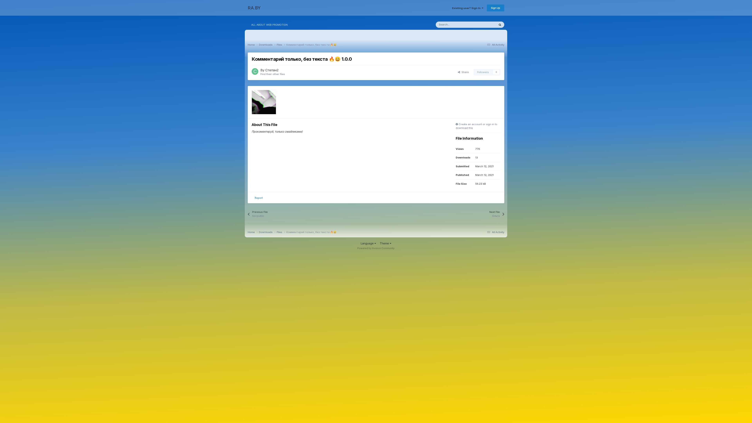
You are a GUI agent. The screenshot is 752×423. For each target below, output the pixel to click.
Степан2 (271, 70)
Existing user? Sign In (467, 8)
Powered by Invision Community (376, 248)
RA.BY (254, 7)
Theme (385, 243)
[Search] (500, 25)
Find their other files (272, 74)
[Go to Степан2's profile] (255, 71)
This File (485, 24)
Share (464, 72)
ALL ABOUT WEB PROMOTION (269, 24)
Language (367, 243)
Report (259, 197)
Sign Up (495, 7)
